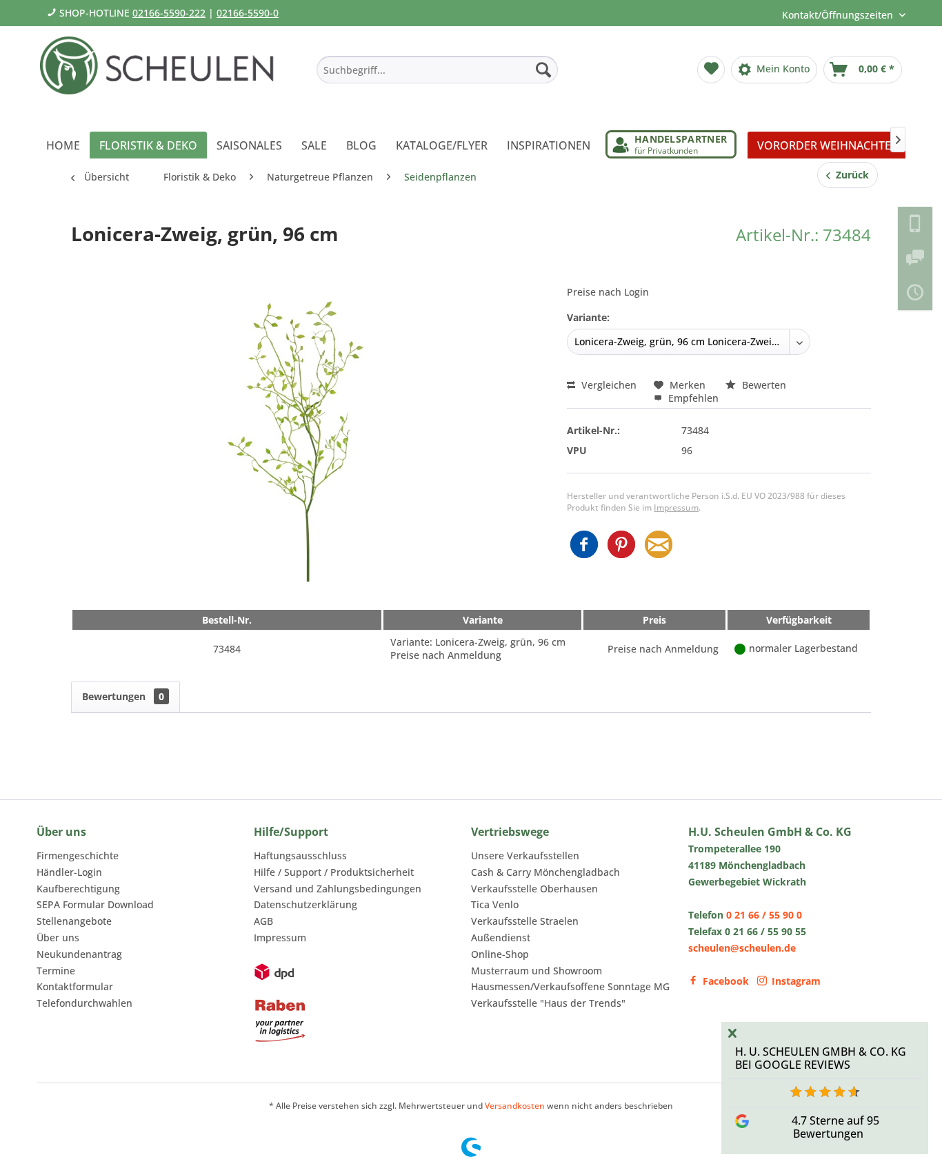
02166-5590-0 (248, 12)
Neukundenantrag (79, 954)
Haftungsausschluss (300, 855)
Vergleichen (608, 384)
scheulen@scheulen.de (742, 947)
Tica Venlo (495, 904)
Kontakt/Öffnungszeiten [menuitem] (839, 14)
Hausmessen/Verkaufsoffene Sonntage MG (570, 986)
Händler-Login (69, 872)
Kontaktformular (75, 986)
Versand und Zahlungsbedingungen (337, 888)
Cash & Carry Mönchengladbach (545, 872)
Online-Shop (500, 954)
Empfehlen (692, 397)
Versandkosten (515, 1105)
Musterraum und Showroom (536, 970)
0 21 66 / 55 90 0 (764, 914)
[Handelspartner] (670, 144)
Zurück (849, 174)
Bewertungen (123, 696)
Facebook (726, 980)
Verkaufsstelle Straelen (525, 921)
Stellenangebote (74, 921)
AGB (263, 921)
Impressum (676, 507)
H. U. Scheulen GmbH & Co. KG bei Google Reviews (820, 1058)
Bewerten (762, 384)
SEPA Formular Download (95, 904)
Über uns (58, 937)
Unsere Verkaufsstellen (525, 855)
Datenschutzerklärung (305, 904)
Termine (56, 970)
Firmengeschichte (78, 855)
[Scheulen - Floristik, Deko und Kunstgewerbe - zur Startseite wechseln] (162, 74)
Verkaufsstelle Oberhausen (534, 888)
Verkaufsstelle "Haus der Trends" (548, 1003)
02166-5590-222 (169, 12)
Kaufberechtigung (78, 888)
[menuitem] (437, 69)
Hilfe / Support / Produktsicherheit (334, 872)
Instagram (796, 980)
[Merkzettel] (711, 69)
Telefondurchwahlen (84, 1003)
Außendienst (500, 937)
